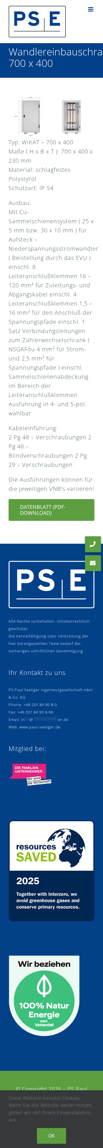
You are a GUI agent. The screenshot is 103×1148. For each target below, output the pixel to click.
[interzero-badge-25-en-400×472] (51, 823)
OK (51, 1136)
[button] (93, 563)
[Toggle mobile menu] (91, 9)
